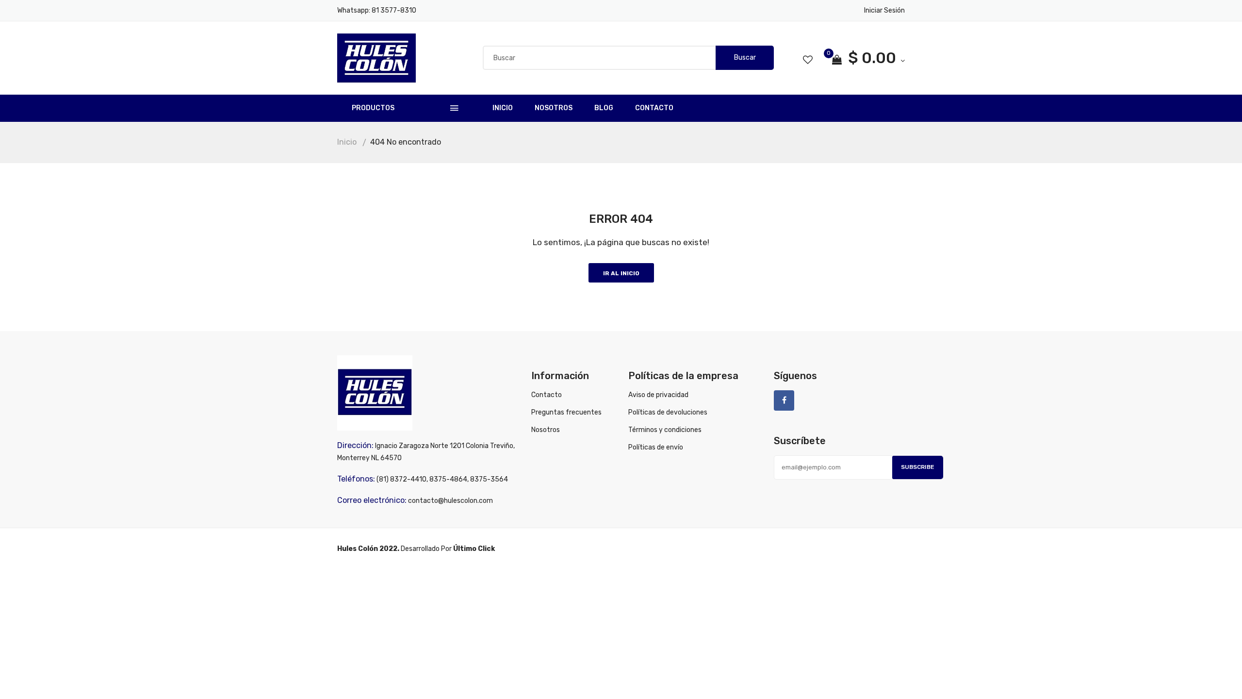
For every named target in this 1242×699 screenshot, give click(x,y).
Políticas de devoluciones (667, 412)
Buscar (745, 57)
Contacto (654, 108)
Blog (603, 108)
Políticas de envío (655, 447)
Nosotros (553, 108)
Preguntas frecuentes (566, 412)
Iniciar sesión (884, 10)
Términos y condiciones (665, 430)
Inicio (502, 108)
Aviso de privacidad (658, 395)
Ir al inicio (621, 273)
